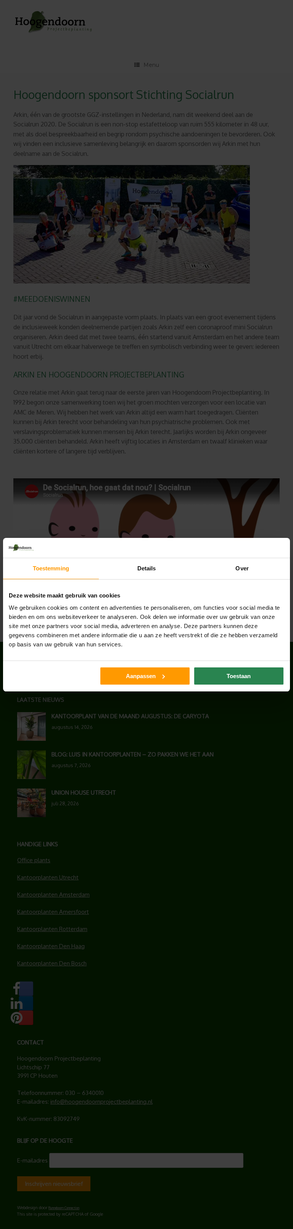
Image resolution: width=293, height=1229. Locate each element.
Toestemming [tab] (51, 568)
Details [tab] (146, 568)
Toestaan (239, 676)
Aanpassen (141, 676)
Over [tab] (241, 568)
